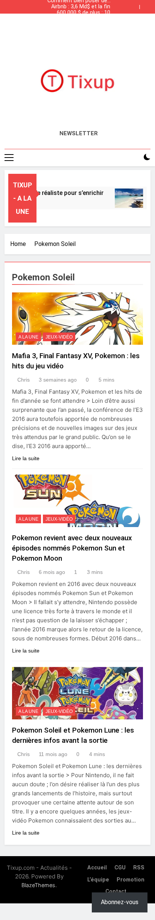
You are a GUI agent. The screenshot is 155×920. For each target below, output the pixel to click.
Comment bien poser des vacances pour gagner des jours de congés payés (77, 25)
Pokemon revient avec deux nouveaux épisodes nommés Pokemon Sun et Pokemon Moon (72, 548)
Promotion (130, 880)
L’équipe (98, 880)
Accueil (97, 867)
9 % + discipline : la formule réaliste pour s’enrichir (84, 19)
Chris (23, 380)
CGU (120, 867)
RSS (138, 867)
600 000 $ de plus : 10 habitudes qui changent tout (81, 13)
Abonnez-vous (119, 902)
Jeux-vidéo (59, 337)
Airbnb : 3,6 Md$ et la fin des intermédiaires (80, 7)
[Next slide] (146, 5)
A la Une (28, 337)
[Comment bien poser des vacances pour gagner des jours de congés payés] (126, 198)
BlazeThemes (38, 885)
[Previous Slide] (135, 5)
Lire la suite (26, 458)
